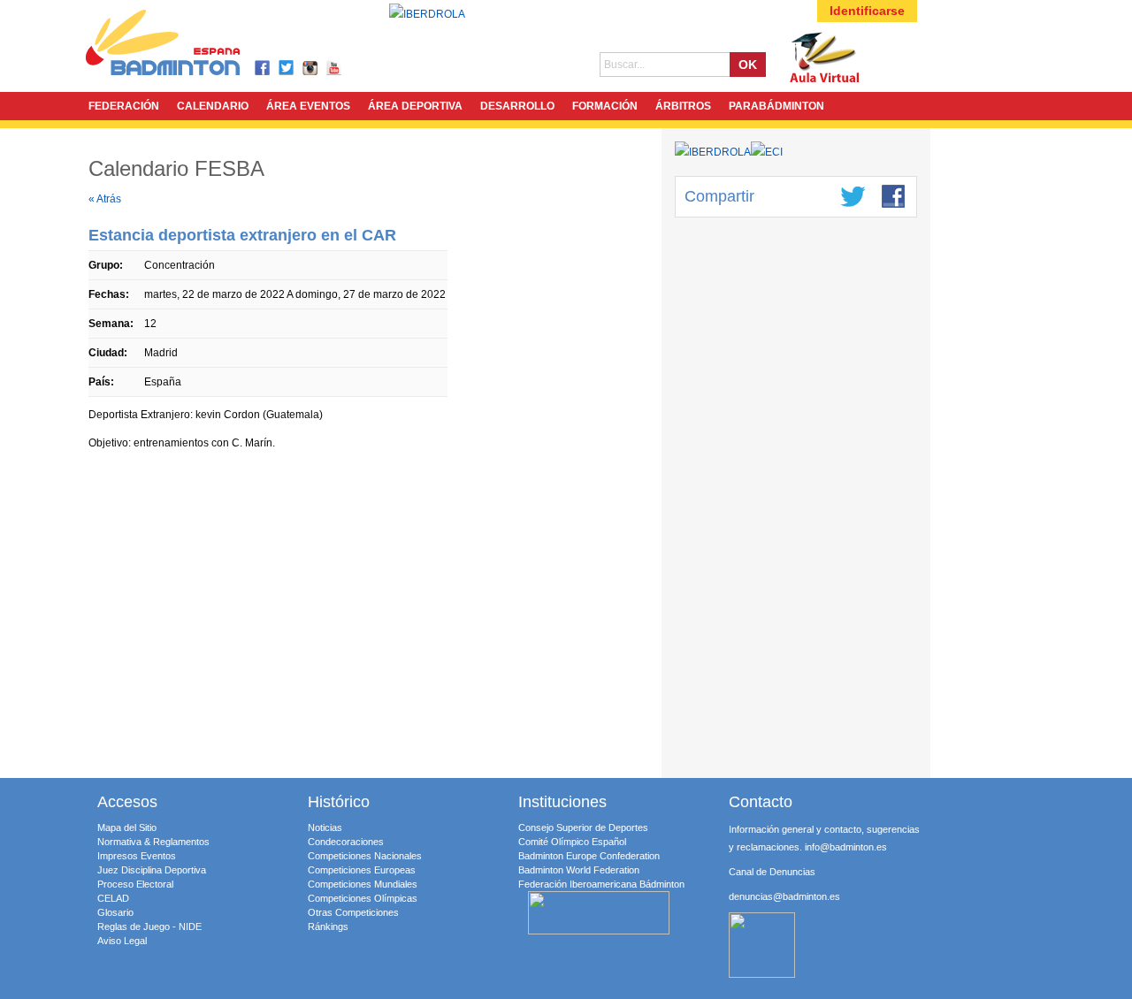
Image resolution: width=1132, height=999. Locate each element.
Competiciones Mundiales (362, 884)
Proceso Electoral (135, 884)
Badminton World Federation (578, 870)
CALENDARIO (213, 106)
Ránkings (328, 926)
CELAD (113, 898)
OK (747, 64)
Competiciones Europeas (362, 870)
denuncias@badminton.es (784, 896)
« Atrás (104, 199)
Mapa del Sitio (127, 827)
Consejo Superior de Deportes (583, 827)
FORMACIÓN (605, 106)
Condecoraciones (346, 841)
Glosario (115, 912)
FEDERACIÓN (123, 106)
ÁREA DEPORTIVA (415, 106)
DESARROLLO (517, 106)
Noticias (325, 827)
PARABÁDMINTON (776, 106)
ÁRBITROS (683, 106)
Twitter (287, 68)
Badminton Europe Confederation (589, 855)
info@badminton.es (846, 847)
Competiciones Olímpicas (362, 898)
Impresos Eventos (136, 855)
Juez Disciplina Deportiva (151, 870)
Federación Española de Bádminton (186, 45)
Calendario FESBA (176, 168)
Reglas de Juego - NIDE (149, 926)
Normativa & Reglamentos (153, 841)
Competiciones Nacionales (365, 855)
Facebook (263, 68)
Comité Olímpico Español (572, 841)
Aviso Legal (122, 940)
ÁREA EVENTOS (308, 106)
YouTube (334, 68)
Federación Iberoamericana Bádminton (601, 884)
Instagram (310, 68)
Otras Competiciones (353, 912)
